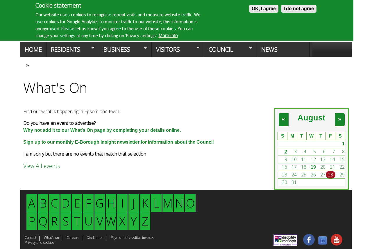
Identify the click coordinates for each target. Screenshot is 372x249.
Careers (73, 238)
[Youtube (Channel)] (336, 244)
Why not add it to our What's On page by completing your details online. (102, 130)
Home (33, 49)
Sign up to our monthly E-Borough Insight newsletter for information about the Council (118, 142)
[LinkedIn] (322, 244)
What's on (51, 238)
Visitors (166, 51)
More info (168, 35)
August (311, 117)
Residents (63, 51)
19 (313, 167)
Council (218, 51)
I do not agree (299, 8)
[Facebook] (309, 244)
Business (114, 51)
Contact (30, 238)
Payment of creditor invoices (132, 238)
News (269, 49)
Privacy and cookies (39, 243)
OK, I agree (264, 8)
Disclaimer (95, 238)
